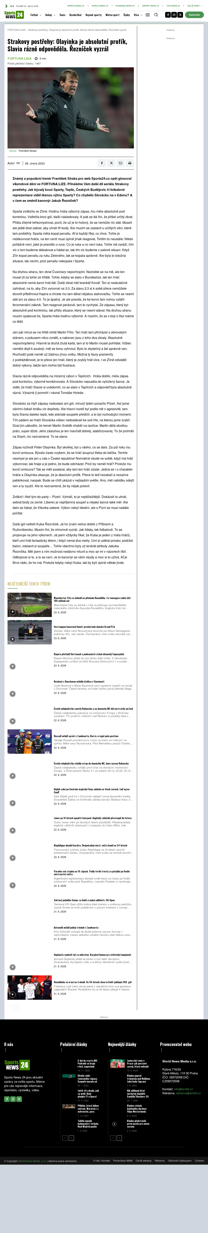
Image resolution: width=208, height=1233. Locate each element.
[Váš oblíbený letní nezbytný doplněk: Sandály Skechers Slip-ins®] (117, 1093)
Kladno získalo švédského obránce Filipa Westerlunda (136, 1108)
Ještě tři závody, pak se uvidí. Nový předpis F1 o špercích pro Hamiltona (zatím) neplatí (88, 1096)
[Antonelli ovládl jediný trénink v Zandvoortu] (30, 933)
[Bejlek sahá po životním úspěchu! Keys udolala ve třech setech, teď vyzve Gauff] (30, 796)
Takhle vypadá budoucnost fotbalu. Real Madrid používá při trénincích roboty (88, 1126)
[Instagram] (174, 15)
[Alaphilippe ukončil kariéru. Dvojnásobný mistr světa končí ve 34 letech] (30, 851)
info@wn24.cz (183, 1089)
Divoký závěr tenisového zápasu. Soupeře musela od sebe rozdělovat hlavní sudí (88, 1081)
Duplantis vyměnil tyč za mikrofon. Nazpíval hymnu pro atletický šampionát (92, 954)
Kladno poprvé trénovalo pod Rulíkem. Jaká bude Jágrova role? (139, 1080)
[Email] (120, 163)
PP (18, 163)
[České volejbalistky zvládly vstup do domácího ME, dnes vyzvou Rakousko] (30, 769)
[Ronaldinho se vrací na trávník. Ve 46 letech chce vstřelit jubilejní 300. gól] (30, 987)
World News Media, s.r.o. (32, 1161)
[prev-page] (10, 1007)
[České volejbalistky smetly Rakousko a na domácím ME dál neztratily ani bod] (30, 714)
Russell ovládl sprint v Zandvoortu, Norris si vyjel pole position (86, 736)
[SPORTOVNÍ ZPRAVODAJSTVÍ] (11, 14)
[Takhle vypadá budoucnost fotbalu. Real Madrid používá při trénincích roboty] (69, 1123)
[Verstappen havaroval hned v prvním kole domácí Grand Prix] (30, 632)
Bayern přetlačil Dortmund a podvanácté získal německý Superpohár (89, 654)
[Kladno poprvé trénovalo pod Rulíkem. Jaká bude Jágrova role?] (117, 1078)
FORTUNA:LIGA (16, 29)
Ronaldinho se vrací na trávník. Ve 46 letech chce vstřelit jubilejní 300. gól (92, 982)
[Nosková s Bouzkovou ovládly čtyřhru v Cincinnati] (30, 687)
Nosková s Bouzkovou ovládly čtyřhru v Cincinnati (79, 681)
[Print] (130, 163)
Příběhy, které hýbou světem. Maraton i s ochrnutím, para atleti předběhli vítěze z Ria (88, 1111)
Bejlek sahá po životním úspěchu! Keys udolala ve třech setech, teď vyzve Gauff (91, 790)
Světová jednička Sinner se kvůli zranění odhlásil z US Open (84, 900)
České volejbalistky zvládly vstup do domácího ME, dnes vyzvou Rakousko (91, 763)
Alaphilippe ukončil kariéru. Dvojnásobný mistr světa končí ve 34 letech (90, 845)
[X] (180, 15)
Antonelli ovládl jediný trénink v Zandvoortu (76, 927)
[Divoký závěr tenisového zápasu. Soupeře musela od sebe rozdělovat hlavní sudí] (69, 1078)
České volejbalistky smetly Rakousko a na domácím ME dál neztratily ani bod (93, 708)
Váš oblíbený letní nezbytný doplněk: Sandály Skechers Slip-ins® (139, 1095)
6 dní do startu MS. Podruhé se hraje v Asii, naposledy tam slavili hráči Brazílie (88, 1066)
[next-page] (16, 1007)
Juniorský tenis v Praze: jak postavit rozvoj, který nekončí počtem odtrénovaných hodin (139, 1066)
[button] (156, 14)
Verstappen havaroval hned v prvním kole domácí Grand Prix (84, 626)
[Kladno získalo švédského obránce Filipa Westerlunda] (117, 1108)
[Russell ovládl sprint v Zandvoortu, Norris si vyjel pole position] (30, 741)
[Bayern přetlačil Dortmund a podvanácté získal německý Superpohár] (30, 659)
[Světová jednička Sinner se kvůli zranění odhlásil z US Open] (30, 905)
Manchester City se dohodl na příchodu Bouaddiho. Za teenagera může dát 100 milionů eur (92, 599)
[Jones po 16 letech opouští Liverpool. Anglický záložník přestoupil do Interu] (30, 823)
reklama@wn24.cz (188, 1093)
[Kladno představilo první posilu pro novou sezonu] (117, 1123)
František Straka (28, 150)
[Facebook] (168, 15)
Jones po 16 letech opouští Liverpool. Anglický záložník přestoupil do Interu (92, 818)
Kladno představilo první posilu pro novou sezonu (138, 1123)
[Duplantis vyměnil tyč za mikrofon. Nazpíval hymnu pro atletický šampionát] (30, 960)
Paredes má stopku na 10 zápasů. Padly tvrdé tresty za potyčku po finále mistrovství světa (92, 873)
